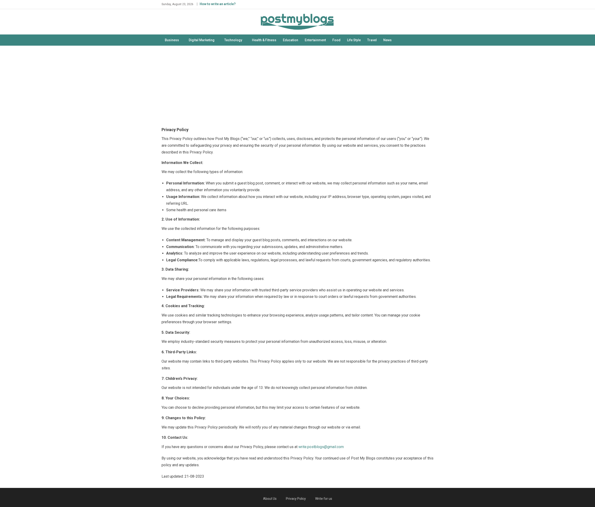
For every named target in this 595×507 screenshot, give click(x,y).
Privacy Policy (296, 498)
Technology (233, 40)
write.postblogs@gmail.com (321, 447)
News (387, 40)
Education (290, 40)
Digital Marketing (202, 40)
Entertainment (315, 40)
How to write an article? (218, 4)
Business (172, 40)
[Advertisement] (297, 85)
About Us (270, 498)
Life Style (354, 40)
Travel (372, 40)
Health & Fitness (264, 40)
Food (336, 40)
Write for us (323, 498)
